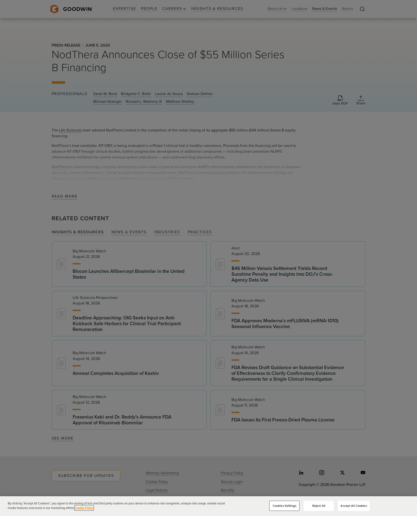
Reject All (318, 505)
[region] (208, 506)
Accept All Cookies (354, 505)
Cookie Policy (84, 508)
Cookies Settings (284, 505)
